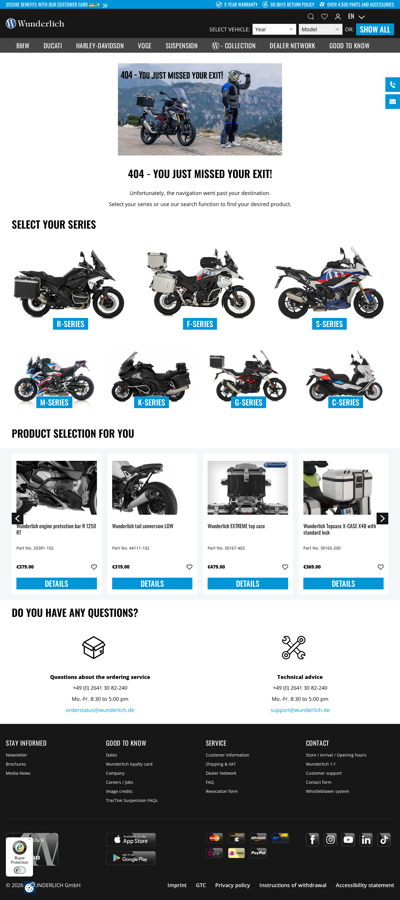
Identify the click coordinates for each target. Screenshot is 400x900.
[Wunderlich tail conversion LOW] (152, 487)
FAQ (210, 782)
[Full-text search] (311, 16)
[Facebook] (312, 839)
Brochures (16, 764)
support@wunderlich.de (300, 710)
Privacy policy (232, 885)
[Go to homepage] (35, 22)
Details (56, 583)
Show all (375, 29)
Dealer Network (221, 773)
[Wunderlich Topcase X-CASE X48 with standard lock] (343, 487)
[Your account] (338, 16)
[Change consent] (30, 887)
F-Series (200, 323)
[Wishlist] (324, 16)
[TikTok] (384, 839)
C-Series (345, 402)
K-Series (151, 402)
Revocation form (222, 791)
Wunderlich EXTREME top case (236, 526)
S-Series (329, 323)
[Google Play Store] (131, 858)
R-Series (70, 323)
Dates (111, 755)
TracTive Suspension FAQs (132, 800)
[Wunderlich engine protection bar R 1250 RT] (56, 487)
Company (115, 773)
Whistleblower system (327, 791)
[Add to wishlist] (94, 567)
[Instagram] (330, 839)
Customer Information (227, 755)
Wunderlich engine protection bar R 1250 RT (56, 529)
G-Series (248, 402)
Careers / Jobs (119, 782)
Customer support (324, 773)
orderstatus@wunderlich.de (100, 710)
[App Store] (131, 839)
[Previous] (17, 518)
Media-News (18, 773)
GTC (201, 885)
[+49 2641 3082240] (392, 84)
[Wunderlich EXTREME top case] (248, 487)
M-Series (54, 402)
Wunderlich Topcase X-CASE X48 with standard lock (339, 529)
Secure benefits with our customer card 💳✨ (53, 4)
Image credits (119, 791)
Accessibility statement (365, 885)
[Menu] (29, 840)
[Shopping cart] (390, 16)
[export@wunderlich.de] (392, 101)
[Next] (382, 518)
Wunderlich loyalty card (129, 764)
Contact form (318, 782)
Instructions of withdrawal (293, 885)
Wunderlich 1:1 (321, 764)
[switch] (19, 870)
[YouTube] (348, 839)
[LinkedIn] (366, 839)
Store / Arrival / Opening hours (336, 755)
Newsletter (16, 755)
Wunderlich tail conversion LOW (142, 526)
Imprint (177, 885)
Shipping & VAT (221, 764)
